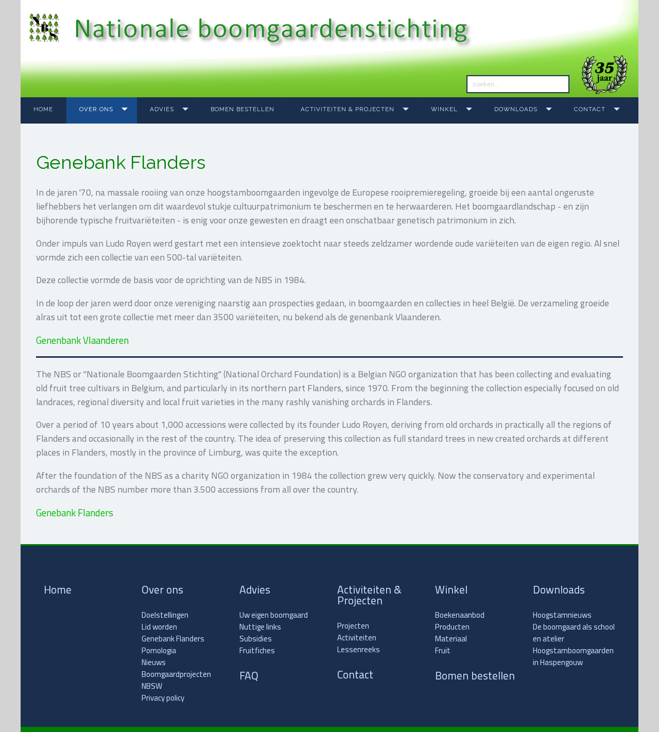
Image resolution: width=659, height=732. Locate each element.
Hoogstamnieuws (562, 615)
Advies (162, 109)
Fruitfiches (257, 650)
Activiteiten (356, 637)
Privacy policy (163, 698)
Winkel (444, 109)
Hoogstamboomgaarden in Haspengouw (573, 656)
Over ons (96, 109)
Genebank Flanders (74, 513)
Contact (589, 109)
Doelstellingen (165, 615)
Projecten (353, 626)
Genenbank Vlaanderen (82, 340)
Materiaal (451, 638)
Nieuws (154, 662)
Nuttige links (260, 627)
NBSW (152, 686)
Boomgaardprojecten (176, 674)
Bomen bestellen (242, 109)
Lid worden (159, 627)
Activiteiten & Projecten (347, 109)
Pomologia (159, 650)
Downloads (515, 109)
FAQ (248, 675)
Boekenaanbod (459, 615)
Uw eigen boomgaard (273, 615)
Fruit (442, 650)
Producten (452, 627)
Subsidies (255, 638)
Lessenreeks (358, 649)
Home (43, 109)
